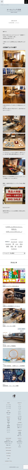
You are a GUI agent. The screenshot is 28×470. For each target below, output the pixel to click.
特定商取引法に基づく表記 (8, 441)
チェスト (19, 414)
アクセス (8, 414)
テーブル (19, 408)
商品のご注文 (8, 445)
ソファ (20, 409)
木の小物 (19, 419)
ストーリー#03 (8, 408)
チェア (20, 404)
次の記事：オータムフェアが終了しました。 (13, 231)
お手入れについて (19, 424)
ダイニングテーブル (14, 241)
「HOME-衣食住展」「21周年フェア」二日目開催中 (14, 365)
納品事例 (7, 246)
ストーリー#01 (8, 404)
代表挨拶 (19, 432)
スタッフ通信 (20, 246)
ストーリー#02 (8, 406)
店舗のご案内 (8, 412)
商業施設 (8, 427)
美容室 (8, 420)
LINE (19, 445)
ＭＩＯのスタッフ (14, 248)
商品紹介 (12, 246)
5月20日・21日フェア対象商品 (9, 345)
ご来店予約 (19, 440)
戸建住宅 (8, 422)
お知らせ (23, 328)
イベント (17, 22)
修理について (20, 427)
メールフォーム (19, 443)
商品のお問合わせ (19, 441)
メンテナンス (21, 241)
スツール (19, 406)
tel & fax (19, 446)
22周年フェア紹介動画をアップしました (11, 306)
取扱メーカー (20, 435)
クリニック (8, 430)
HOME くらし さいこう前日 (9, 326)
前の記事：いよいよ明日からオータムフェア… (14, 226)
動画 (15, 246)
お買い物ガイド (8, 440)
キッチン (19, 411)
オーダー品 (19, 416)
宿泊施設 (8, 425)
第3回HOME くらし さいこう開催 (10, 385)
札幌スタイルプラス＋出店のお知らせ (11, 286)
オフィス (8, 432)
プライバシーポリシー (8, 443)
